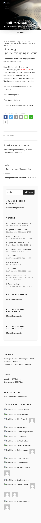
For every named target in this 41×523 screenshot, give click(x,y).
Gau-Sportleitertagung (15, 236)
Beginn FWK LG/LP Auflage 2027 (19, 223)
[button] (6, 117)
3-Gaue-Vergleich (13, 284)
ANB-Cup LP (11, 269)
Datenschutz (19, 364)
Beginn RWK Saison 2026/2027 (18, 243)
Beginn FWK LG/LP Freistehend (18, 249)
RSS (13, 379)
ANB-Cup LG (11, 256)
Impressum (8, 364)
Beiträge (11, 136)
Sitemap (28, 364)
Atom (18, 379)
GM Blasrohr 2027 (13, 262)
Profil (7, 45)
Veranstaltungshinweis (15, 208)
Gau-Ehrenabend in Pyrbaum (17, 275)
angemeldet (16, 150)
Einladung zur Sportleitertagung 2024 (18, 105)
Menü (21, 33)
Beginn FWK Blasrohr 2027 (17, 230)
